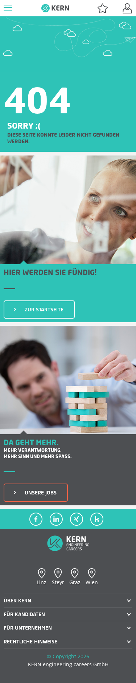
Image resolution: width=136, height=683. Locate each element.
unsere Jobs (38, 492)
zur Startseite (41, 309)
